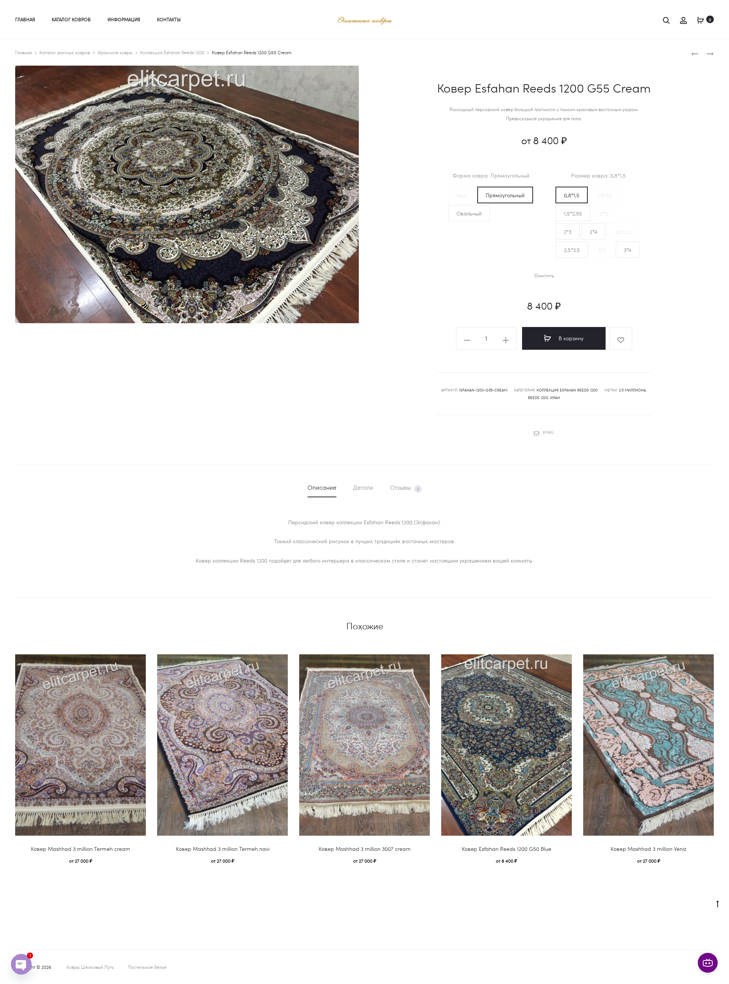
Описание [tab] (322, 487)
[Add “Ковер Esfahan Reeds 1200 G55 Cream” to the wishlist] (620, 338)
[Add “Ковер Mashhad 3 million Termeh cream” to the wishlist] (136, 663)
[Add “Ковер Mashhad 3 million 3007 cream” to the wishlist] (420, 663)
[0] (700, 19)
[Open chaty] (21, 964)
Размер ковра (598, 175)
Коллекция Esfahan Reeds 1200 (172, 52)
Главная (25, 19)
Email (548, 432)
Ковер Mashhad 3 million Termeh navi (223, 848)
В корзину (570, 338)
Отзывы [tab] (404, 487)
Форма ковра (491, 175)
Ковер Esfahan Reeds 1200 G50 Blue (506, 848)
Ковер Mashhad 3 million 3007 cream (365, 848)
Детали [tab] (363, 487)
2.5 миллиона (632, 390)
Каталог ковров (71, 19)
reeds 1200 (538, 397)
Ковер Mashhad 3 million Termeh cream (80, 848)
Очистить (544, 275)
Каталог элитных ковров (64, 52)
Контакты (169, 19)
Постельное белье (147, 967)
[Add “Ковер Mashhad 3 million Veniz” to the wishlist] (704, 663)
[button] (462, 195)
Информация (123, 19)
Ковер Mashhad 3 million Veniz (648, 848)
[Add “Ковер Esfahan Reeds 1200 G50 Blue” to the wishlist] (562, 663)
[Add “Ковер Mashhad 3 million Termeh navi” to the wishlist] (278, 663)
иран (555, 397)
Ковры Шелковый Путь (90, 967)
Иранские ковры (115, 52)
